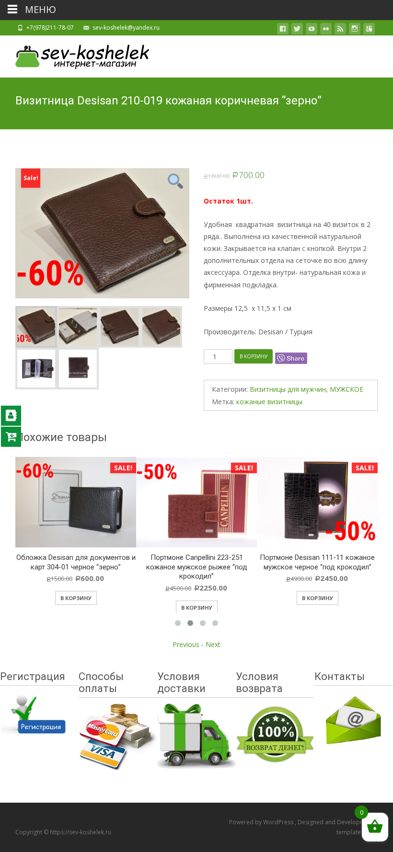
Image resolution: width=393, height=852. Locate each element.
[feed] (340, 30)
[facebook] (283, 30)
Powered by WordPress (262, 822)
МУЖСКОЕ (346, 389)
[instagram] (354, 30)
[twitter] (297, 30)
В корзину (253, 356)
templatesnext (355, 832)
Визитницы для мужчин (288, 389)
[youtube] (311, 30)
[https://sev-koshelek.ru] (75, 54)
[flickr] (326, 30)
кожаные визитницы (269, 401)
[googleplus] (369, 30)
